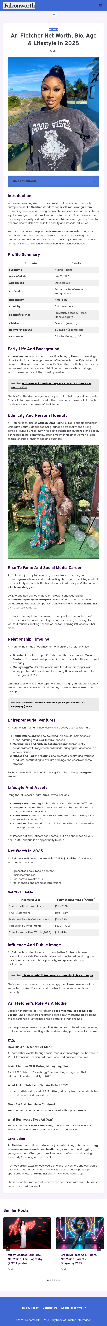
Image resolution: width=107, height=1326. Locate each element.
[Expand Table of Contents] (94, 181)
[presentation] (27, 1233)
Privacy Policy (30, 1307)
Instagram (50, 239)
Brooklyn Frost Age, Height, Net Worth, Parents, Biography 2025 (79, 1259)
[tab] (48, 1280)
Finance (53, 29)
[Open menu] (100, 5)
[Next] (99, 1247)
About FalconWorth (73, 1307)
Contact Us (50, 1307)
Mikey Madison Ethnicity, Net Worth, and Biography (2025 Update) (25, 1259)
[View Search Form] (54, 14)
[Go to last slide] (8, 1247)
